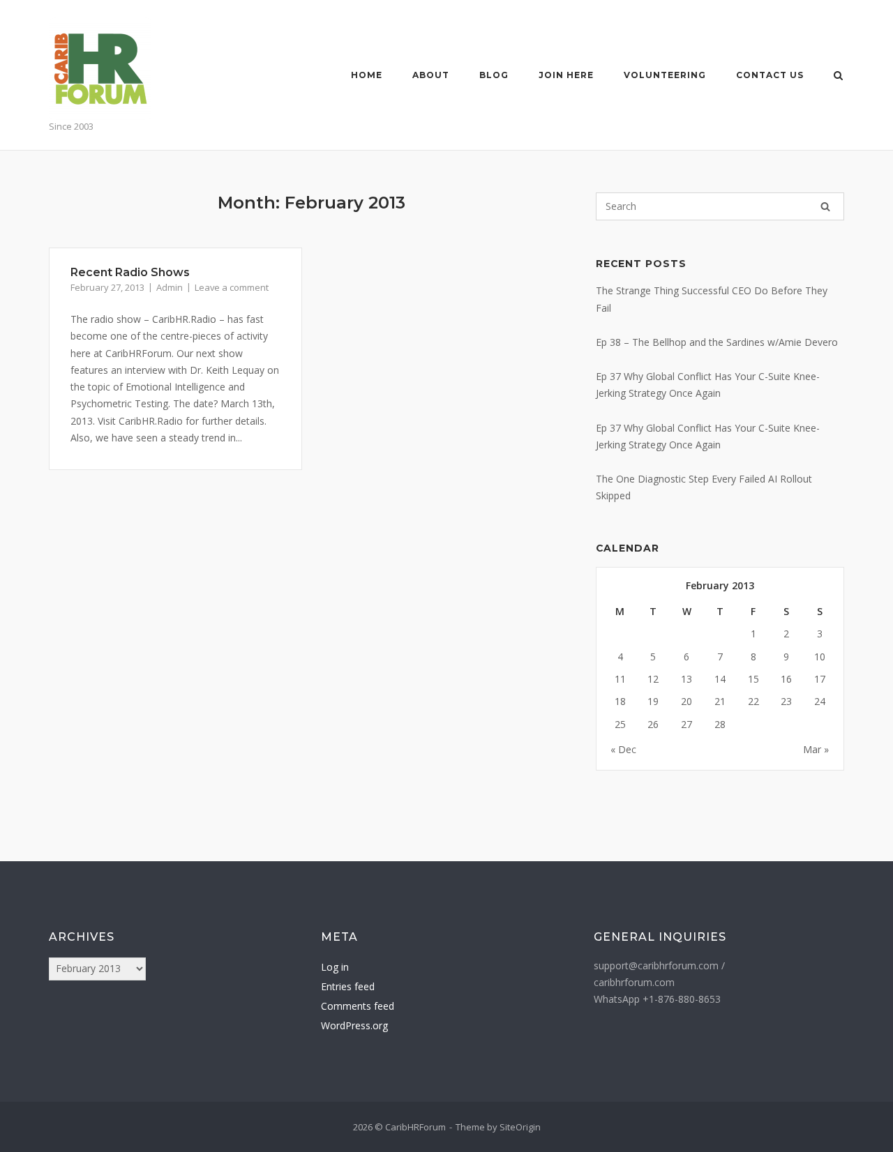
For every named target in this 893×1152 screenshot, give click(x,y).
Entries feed (348, 986)
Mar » (816, 749)
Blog (494, 75)
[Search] (825, 206)
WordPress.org (354, 1025)
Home (366, 75)
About (430, 75)
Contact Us (770, 75)
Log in (335, 966)
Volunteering (665, 75)
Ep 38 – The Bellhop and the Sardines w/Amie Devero (717, 342)
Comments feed (357, 1006)
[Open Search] (838, 76)
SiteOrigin (520, 1127)
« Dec (623, 749)
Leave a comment (232, 287)
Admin (169, 287)
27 (686, 724)
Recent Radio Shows (130, 272)
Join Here (566, 75)
